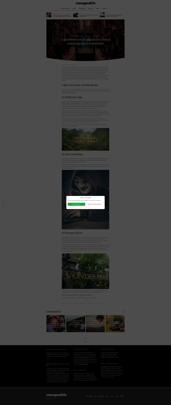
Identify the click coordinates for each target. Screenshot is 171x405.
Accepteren (76, 204)
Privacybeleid (88, 207)
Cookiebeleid (82, 207)
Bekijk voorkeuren (94, 204)
